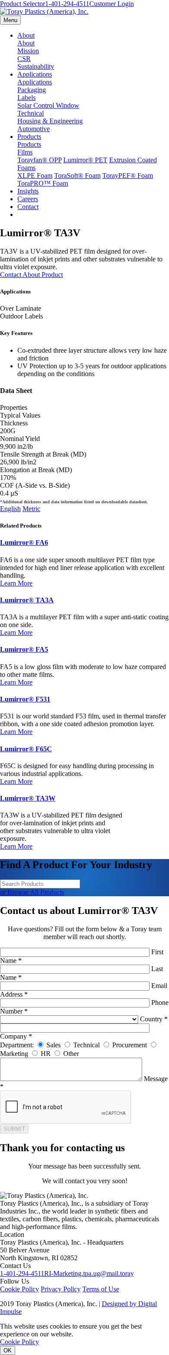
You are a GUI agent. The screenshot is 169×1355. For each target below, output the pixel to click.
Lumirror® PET (85, 160)
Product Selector (22, 3)
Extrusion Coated (133, 160)
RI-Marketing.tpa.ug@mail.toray (89, 1273)
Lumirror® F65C (26, 749)
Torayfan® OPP (39, 160)
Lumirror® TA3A (27, 600)
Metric (31, 508)
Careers (27, 199)
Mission (28, 51)
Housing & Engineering (50, 121)
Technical (30, 113)
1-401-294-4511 (67, 3)
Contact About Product (31, 274)
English (10, 508)
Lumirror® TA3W (27, 798)
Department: (17, 1045)
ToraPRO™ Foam (42, 183)
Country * (154, 1019)
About (26, 35)
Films (24, 152)
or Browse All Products (32, 892)
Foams (26, 167)
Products (29, 136)
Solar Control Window (48, 105)
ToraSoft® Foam (77, 175)
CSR (24, 58)
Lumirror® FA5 (24, 649)
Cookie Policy (19, 1289)
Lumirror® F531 (25, 699)
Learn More (16, 583)
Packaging (31, 89)
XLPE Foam (34, 175)
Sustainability (35, 66)
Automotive (33, 128)
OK (7, 1350)
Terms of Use (100, 1289)
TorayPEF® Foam (127, 175)
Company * (16, 1036)
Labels (26, 97)
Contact (28, 206)
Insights (28, 191)
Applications (34, 74)
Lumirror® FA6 (24, 542)
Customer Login (111, 3)
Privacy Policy (61, 1289)
